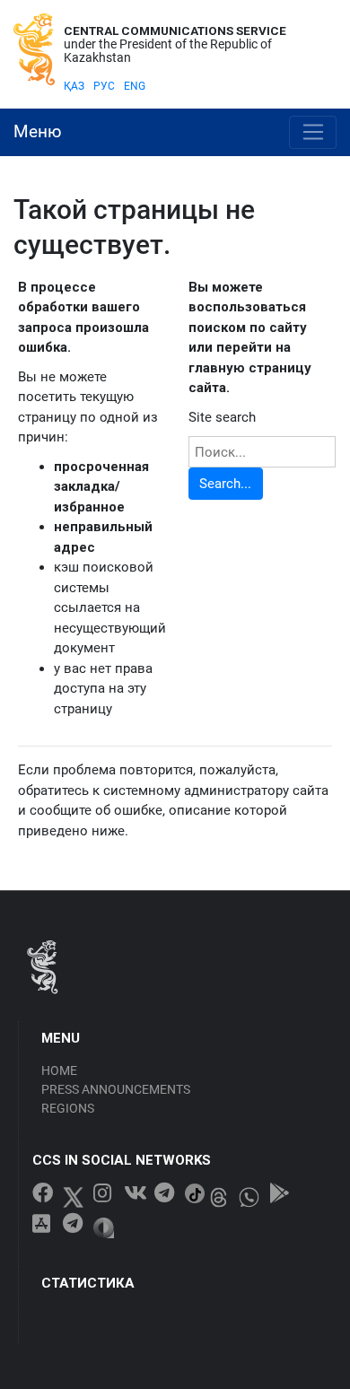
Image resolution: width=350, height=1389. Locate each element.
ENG (134, 86)
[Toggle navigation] (313, 133)
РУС (104, 86)
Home (59, 1070)
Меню (37, 132)
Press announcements (115, 1089)
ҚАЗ (74, 86)
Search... (225, 484)
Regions (67, 1108)
